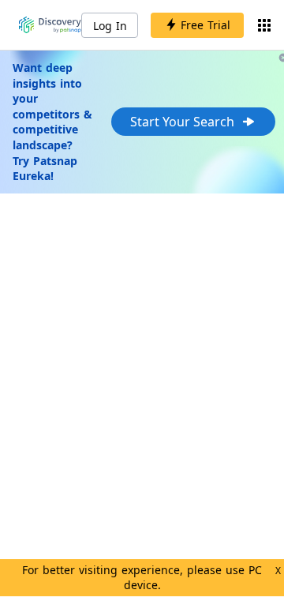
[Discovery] (50, 25)
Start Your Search (182, 121)
